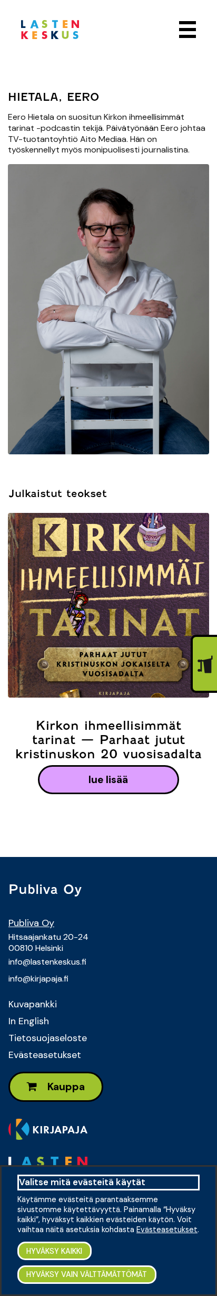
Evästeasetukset (44, 1055)
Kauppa (65, 1086)
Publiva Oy (31, 923)
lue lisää (108, 779)
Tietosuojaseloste (47, 1038)
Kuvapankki (32, 1004)
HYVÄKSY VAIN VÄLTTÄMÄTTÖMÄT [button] (86, 1274)
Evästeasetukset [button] (167, 1229)
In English (28, 1021)
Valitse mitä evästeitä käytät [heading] (82, 1182)
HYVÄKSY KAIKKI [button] (54, 1251)
